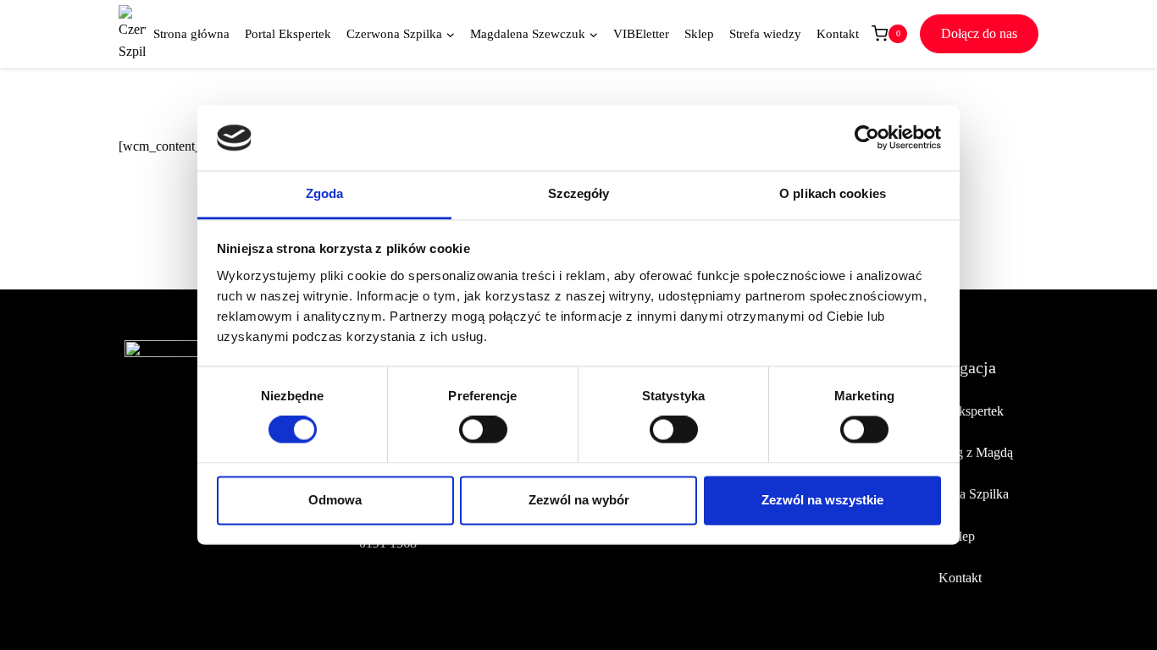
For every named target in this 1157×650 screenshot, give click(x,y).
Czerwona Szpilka (960, 494)
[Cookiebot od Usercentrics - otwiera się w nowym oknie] (867, 138)
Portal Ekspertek (288, 34)
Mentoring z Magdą (960, 452)
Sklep (699, 34)
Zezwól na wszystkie (822, 500)
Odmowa (335, 500)
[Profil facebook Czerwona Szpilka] (138, 512)
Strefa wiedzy (765, 34)
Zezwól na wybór (579, 500)
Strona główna (191, 34)
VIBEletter (641, 34)
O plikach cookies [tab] (832, 193)
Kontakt (838, 34)
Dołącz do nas (979, 33)
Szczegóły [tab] (579, 193)
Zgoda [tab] (325, 193)
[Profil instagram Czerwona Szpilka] (177, 512)
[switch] (483, 429)
